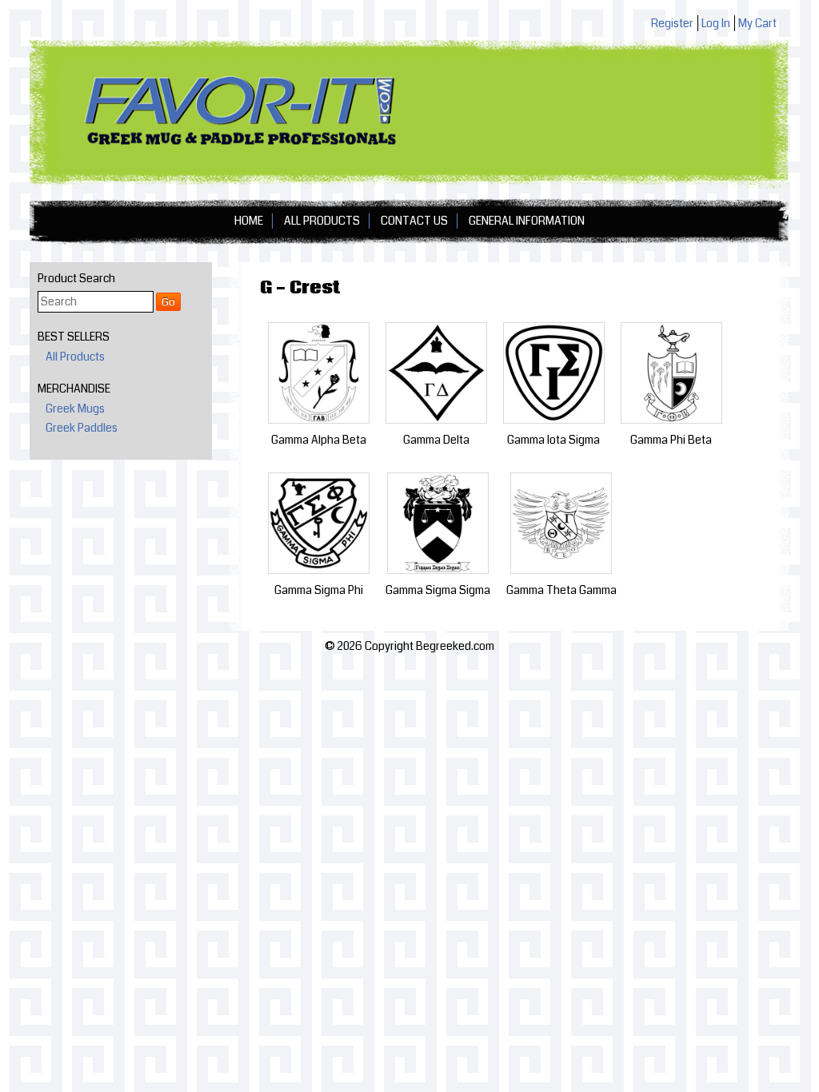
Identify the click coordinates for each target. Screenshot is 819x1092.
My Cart (757, 23)
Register (672, 23)
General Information (527, 221)
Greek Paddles (82, 428)
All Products (322, 221)
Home (248, 221)
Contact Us (414, 221)
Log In (715, 23)
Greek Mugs (75, 408)
